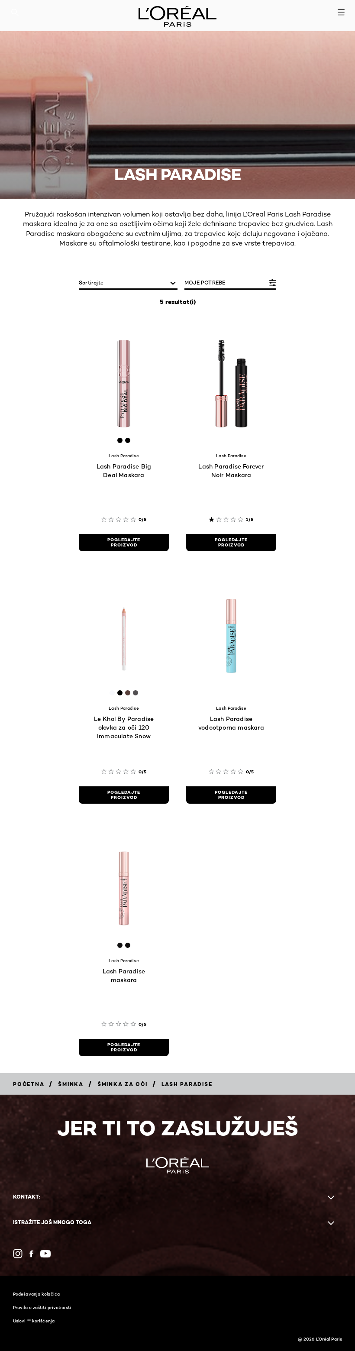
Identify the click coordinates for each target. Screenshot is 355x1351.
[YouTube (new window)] (45, 1253)
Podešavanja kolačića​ (36, 1293)
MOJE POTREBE (204, 282)
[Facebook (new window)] (31, 1253)
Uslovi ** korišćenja (34, 1320)
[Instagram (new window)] (18, 1253)
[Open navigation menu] (341, 12)
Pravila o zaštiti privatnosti (42, 1307)
